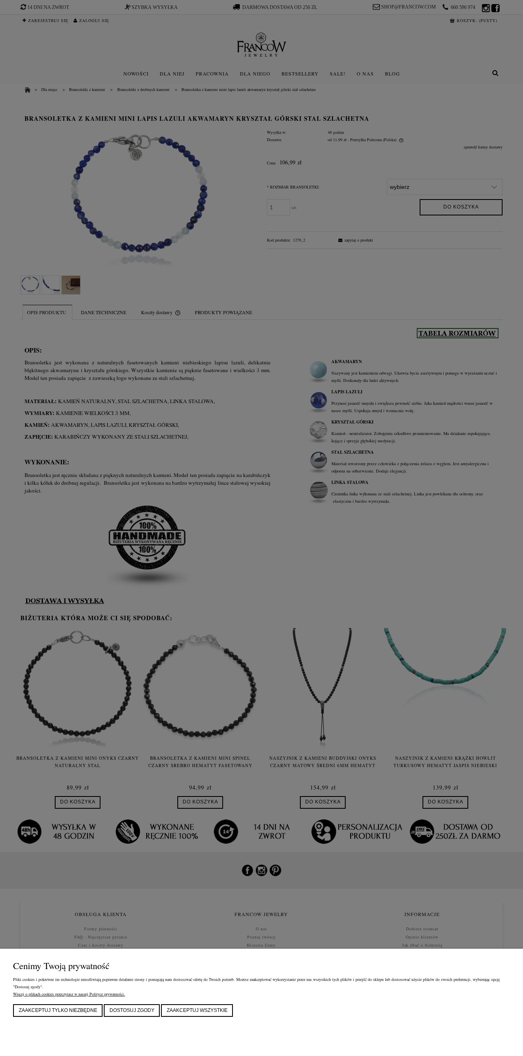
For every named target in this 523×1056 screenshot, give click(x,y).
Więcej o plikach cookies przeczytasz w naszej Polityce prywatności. (69, 994)
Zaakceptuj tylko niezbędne (58, 1010)
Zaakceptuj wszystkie (197, 1010)
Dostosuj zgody (132, 1010)
